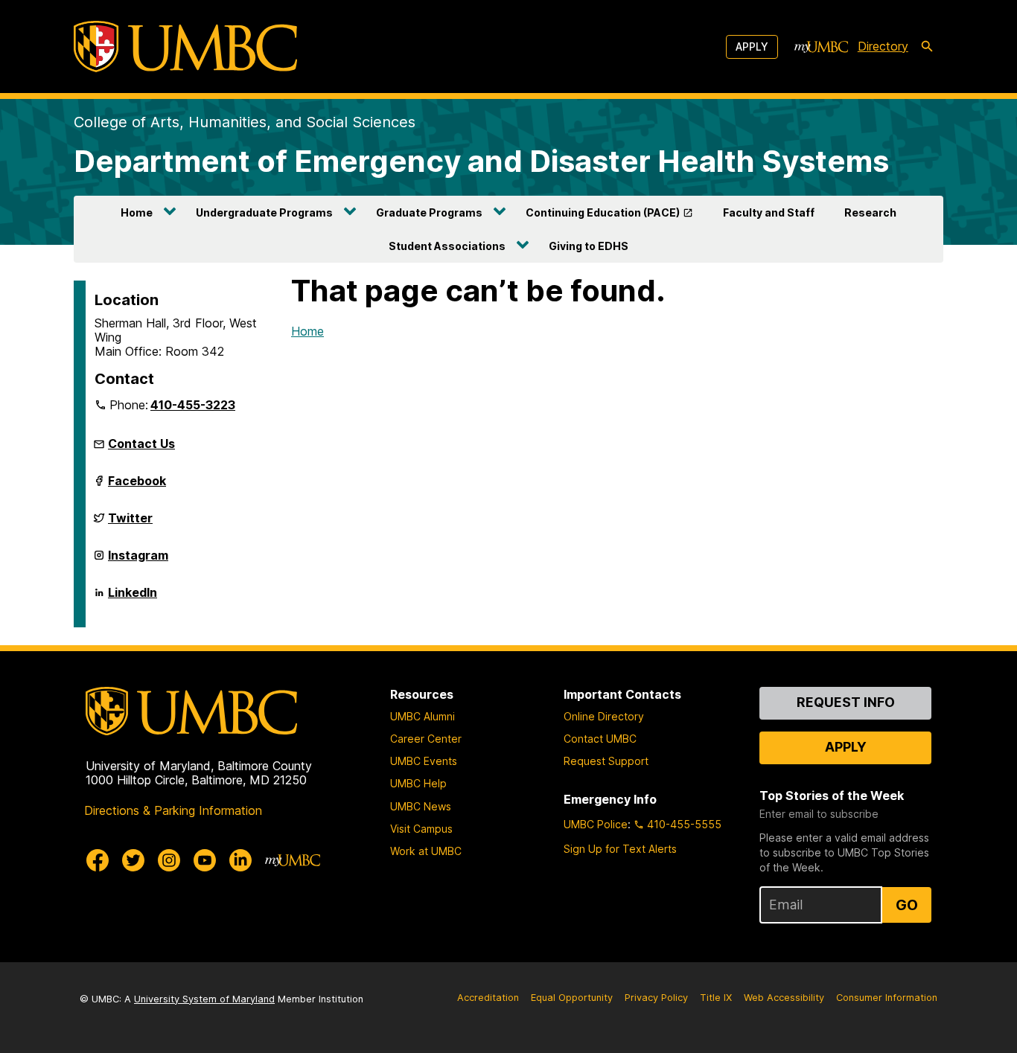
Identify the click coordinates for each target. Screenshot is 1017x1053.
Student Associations (447, 246)
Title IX (716, 997)
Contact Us (141, 443)
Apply (752, 46)
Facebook (137, 487)
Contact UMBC (600, 738)
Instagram (138, 561)
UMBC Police (596, 824)
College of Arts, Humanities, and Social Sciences (244, 122)
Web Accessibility (784, 997)
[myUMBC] (821, 47)
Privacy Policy (656, 997)
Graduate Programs (429, 212)
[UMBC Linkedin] (240, 860)
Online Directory (604, 716)
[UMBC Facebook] (97, 860)
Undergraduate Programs (264, 212)
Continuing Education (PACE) (603, 212)
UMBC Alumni (422, 716)
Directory (883, 46)
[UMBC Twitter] (133, 860)
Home (137, 212)
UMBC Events (423, 761)
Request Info (846, 702)
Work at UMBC (426, 851)
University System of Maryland (204, 999)
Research (870, 212)
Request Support (606, 761)
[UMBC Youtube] (204, 860)
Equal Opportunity (572, 997)
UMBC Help (418, 783)
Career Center (426, 738)
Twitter (130, 524)
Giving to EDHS (588, 246)
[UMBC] (185, 46)
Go (907, 905)
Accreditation (488, 997)
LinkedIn (132, 598)
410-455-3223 (192, 404)
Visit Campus (421, 828)
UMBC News (420, 806)
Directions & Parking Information (173, 810)
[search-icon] (927, 47)
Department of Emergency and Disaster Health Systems (481, 161)
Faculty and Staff (768, 212)
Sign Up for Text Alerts (620, 848)
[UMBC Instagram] (169, 860)
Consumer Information (886, 997)
